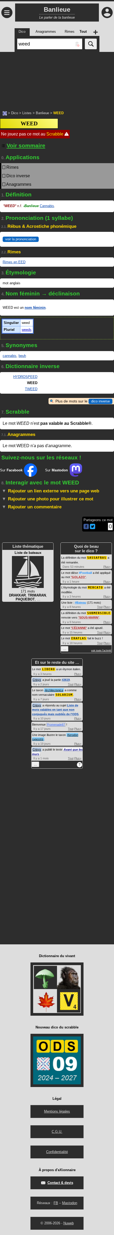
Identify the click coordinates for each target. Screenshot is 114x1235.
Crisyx (37, 679)
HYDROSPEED (25, 377)
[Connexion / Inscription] (107, 12)
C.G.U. (57, 1132)
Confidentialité (57, 1152)
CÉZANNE (79, 627)
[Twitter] (92, 528)
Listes (27, 113)
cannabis (9, 356)
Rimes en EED (14, 262)
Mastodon (69, 1203)
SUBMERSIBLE (99, 613)
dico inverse (100, 401)
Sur (11, 470)
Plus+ (107, 566)
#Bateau (80, 602)
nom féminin (35, 308)
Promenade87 (56, 724)
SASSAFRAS (96, 557)
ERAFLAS (78, 638)
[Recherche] (91, 44)
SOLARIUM (64, 695)
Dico (14, 113)
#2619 (66, 679)
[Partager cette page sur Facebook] (86, 527)
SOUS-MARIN (88, 617)
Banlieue (42, 113)
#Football (85, 572)
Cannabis (47, 206)
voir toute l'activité (101, 650)
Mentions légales (57, 1111)
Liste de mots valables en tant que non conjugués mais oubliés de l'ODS (55, 710)
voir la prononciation (20, 239)
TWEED (31, 389)
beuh (22, 356)
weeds (27, 330)
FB (56, 1203)
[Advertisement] (57, 78)
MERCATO (95, 587)
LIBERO (48, 669)
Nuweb (68, 1223)
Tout (100, 606)
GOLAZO (78, 577)
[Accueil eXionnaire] (5, 113)
